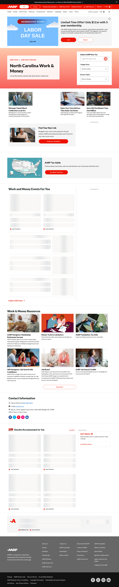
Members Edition (76, 7)
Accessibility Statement (46, 577)
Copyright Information (37, 580)
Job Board (45, 369)
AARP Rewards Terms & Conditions (17, 580)
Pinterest (18, 417)
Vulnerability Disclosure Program (55, 580)
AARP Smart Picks (64, 7)
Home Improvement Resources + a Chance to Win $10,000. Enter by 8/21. (57, 2)
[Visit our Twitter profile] (98, 580)
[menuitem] (9, 12)
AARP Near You (47, 567)
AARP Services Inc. (82, 559)
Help (101, 11)
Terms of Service (32, 577)
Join (68, 40)
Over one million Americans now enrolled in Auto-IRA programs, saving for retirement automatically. (98, 114)
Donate (44, 547)
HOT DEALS (85, 434)
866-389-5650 (28, 403)
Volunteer (45, 551)
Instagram (23, 417)
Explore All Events (16, 301)
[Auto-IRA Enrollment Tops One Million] (99, 99)
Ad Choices (10, 583)
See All (71, 430)
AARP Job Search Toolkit (86, 369)
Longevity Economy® (100, 565)
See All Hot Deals (85, 444)
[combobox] (94, 58)
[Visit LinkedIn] (109, 580)
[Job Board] (57, 358)
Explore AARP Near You (88, 55)
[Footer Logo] (19, 549)
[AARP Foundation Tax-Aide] (92, 323)
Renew (85, 40)
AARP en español (93, 12)
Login (106, 6)
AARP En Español (65, 547)
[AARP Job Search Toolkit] (92, 358)
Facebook (10, 417)
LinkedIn (27, 417)
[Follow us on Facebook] (93, 580)
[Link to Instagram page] (103, 580)
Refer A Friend (64, 555)
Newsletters (63, 551)
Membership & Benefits (49, 7)
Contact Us (63, 543)
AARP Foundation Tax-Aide (87, 335)
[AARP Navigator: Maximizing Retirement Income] (23, 323)
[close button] (109, 18)
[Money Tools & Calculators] (57, 323)
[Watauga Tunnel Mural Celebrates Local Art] (20, 99)
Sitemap (9, 577)
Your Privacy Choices (22, 583)
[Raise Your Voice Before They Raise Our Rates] (73, 99)
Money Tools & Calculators (52, 335)
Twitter (14, 417)
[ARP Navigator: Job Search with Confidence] (23, 358)
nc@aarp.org (19, 406)
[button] (109, 11)
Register (99, 6)
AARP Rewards (90, 7)
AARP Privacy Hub (19, 577)
